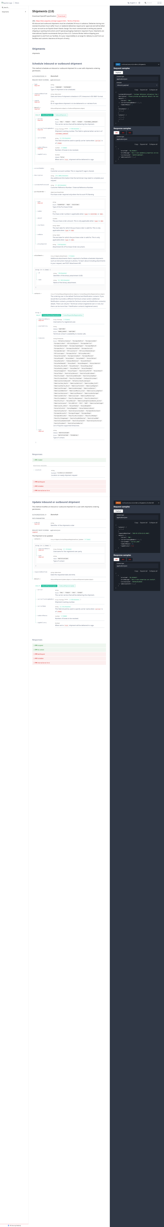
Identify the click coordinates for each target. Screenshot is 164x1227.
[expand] (119, 102)
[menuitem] (14, 11)
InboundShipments (47, 115)
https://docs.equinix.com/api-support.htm (51, 21)
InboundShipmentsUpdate (49, 586)
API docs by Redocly (15, 1225)
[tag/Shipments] (31, 49)
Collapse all (153, 90)
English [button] (132, 3)
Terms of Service (73, 21)
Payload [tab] (118, 72)
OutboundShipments (61, 115)
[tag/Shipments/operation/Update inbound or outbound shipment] (31, 502)
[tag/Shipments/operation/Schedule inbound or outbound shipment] (31, 63)
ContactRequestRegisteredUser (51, 315)
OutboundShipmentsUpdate (66, 586)
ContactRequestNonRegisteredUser (73, 315)
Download (61, 16)
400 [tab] (116, 133)
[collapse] (116, 98)
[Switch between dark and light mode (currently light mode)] (139, 2)
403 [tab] (123, 133)
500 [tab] (130, 133)
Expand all (143, 90)
